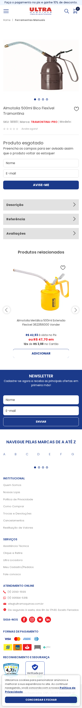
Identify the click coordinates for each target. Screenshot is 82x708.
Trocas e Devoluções (17, 513)
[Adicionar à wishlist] (76, 109)
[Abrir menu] (10, 11)
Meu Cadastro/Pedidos (18, 567)
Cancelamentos (13, 520)
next (75, 310)
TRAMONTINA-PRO (44, 122)
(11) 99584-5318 (18, 598)
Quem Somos (12, 485)
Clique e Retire (12, 553)
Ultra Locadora (12, 560)
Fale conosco (12, 574)
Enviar (41, 422)
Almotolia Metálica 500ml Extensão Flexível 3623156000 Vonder (41, 322)
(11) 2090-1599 (17, 592)
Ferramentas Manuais (30, 20)
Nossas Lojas (11, 492)
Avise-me (41, 185)
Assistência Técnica (16, 546)
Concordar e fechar (41, 700)
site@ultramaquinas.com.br (26, 604)
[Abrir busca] (66, 11)
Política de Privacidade (18, 499)
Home (6, 20)
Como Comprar (13, 506)
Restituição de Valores (18, 528)
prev (6, 310)
